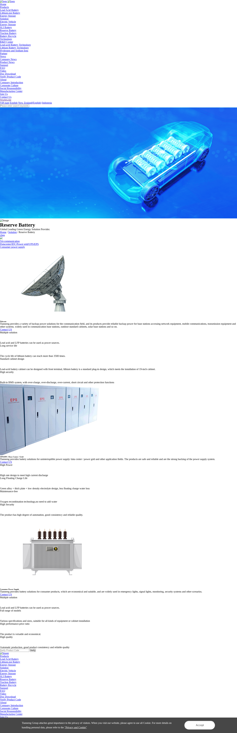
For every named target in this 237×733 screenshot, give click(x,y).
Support (4, 688)
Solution (12, 232)
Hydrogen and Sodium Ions (14, 50)
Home (3, 232)
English (14, 102)
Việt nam (4, 102)
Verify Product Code (10, 76)
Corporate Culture (9, 85)
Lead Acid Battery (9, 10)
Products (4, 656)
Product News (7, 62)
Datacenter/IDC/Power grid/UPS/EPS (19, 244)
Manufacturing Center (11, 91)
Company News (8, 59)
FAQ (2, 68)
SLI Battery (6, 27)
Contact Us (5, 97)
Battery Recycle (8, 36)
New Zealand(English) (29, 102)
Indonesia (47, 102)
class (2, 235)
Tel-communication (10, 241)
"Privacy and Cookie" (75, 727)
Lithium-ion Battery (10, 13)
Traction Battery (8, 33)
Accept (200, 725)
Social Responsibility (10, 88)
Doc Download (8, 73)
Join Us (4, 94)
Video (3, 71)
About (3, 702)
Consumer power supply (12, 247)
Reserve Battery (8, 30)
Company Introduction (11, 82)
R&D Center (6, 42)
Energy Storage (8, 15)
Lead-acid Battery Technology (15, 44)
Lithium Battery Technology (14, 47)
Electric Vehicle (8, 21)
